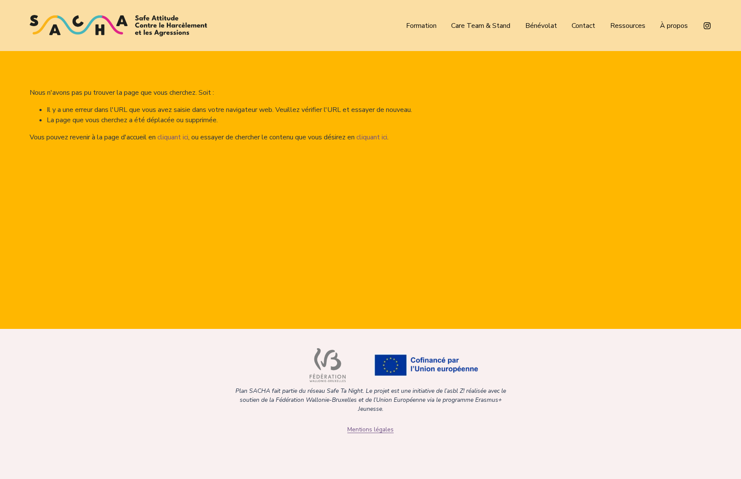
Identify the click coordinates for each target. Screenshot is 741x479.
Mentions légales (370, 429)
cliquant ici (172, 137)
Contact (583, 25)
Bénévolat (541, 25)
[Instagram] (707, 25)
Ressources (627, 25)
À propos (674, 25)
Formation (421, 25)
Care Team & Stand (480, 25)
